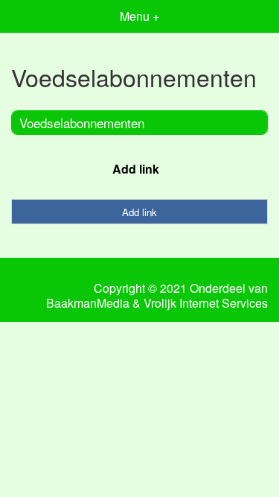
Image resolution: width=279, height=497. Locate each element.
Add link (135, 168)
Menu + (139, 16)
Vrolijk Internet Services (206, 303)
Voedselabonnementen (81, 122)
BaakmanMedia (87, 303)
